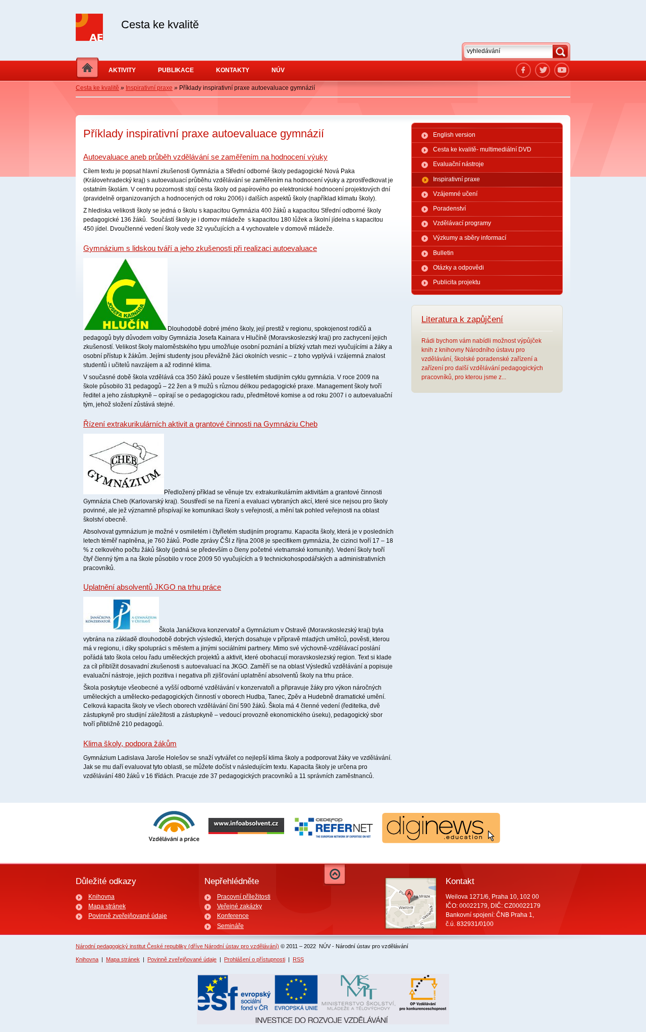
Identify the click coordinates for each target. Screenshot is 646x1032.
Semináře (230, 926)
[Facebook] (523, 70)
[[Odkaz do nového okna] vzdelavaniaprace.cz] (174, 841)
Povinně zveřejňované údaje (127, 915)
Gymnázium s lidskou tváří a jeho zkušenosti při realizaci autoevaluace (200, 248)
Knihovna (101, 896)
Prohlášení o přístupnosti (254, 959)
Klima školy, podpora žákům (130, 743)
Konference (233, 915)
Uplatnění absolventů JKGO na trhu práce (152, 587)
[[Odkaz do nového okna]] (542, 70)
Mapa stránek (107, 906)
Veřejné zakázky (239, 906)
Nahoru (334, 875)
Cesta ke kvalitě (97, 87)
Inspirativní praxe (149, 87)
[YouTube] (561, 70)
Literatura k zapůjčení (462, 319)
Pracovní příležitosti (244, 896)
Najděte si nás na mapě (411, 903)
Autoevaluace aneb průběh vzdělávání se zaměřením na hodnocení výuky (205, 156)
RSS (298, 959)
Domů (87, 68)
